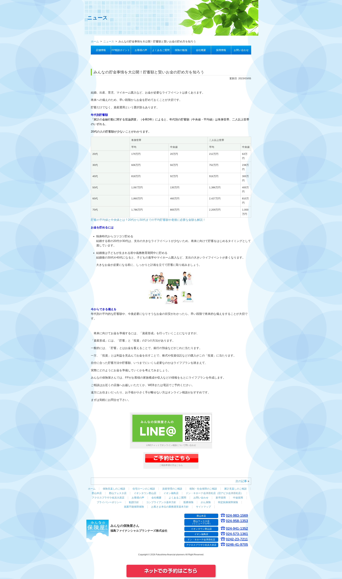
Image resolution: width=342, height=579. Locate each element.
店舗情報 (101, 50)
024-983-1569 (237, 515)
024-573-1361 (237, 534)
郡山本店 (97, 493)
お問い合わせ (241, 50)
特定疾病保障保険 (228, 502)
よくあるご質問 (161, 50)
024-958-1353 (237, 521)
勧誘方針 (134, 502)
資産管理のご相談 (172, 488)
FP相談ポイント (121, 50)
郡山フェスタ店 (117, 493)
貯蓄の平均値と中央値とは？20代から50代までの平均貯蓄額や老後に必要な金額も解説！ (148, 219)
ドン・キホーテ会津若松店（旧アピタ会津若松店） (214, 493)
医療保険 (188, 502)
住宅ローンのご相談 (144, 488)
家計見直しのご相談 (235, 488)
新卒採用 (221, 497)
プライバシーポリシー (109, 502)
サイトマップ (203, 506)
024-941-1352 (237, 528)
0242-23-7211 (237, 539)
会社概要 (201, 50)
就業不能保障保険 (134, 506)
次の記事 (241, 481)
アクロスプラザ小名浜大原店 (108, 497)
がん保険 (206, 502)
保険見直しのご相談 (114, 488)
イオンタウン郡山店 (145, 493)
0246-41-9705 (237, 544)
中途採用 (238, 497)
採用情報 (221, 50)
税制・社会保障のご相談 (203, 488)
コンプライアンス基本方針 (161, 502)
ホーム (91, 488)
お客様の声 (141, 50)
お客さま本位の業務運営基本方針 (170, 506)
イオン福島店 (171, 493)
